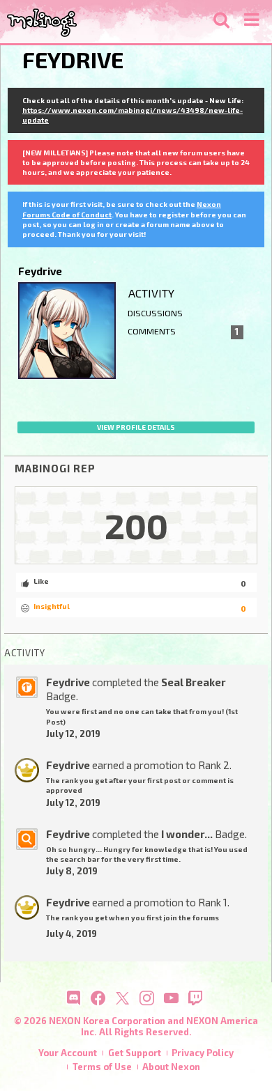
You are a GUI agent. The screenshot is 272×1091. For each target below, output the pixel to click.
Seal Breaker (193, 682)
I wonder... (187, 834)
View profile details (136, 427)
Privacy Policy (203, 1052)
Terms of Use (102, 1066)
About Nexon (171, 1066)
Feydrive (68, 682)
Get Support (134, 1052)
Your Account (67, 1052)
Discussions (155, 313)
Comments (183, 331)
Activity (151, 293)
